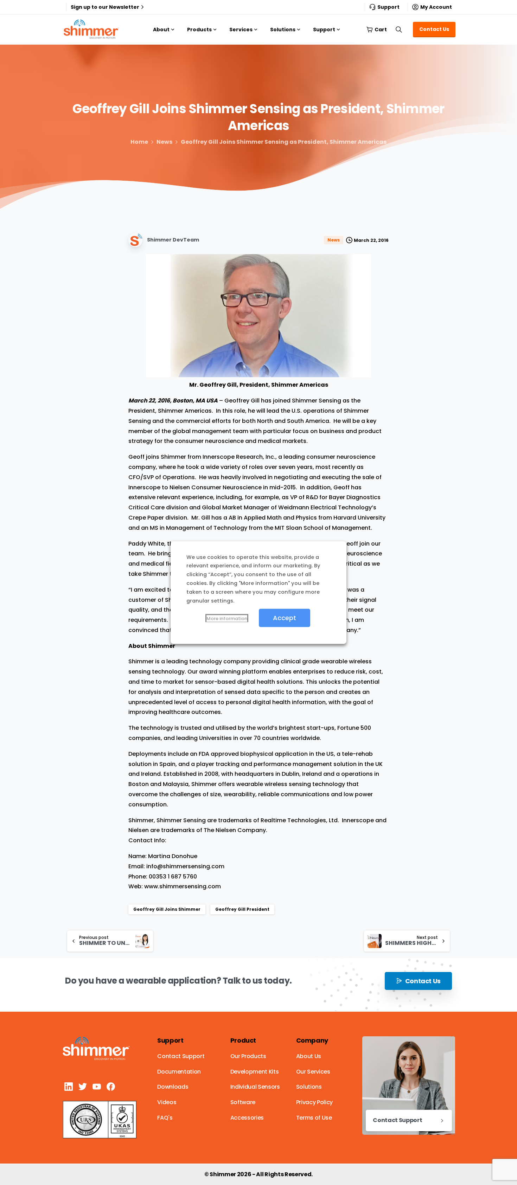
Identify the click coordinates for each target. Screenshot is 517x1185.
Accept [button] (284, 617)
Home (139, 142)
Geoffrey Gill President (242, 909)
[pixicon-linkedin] (69, 1086)
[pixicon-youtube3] (97, 1086)
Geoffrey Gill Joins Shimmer (166, 909)
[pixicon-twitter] (83, 1086)
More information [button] (226, 618)
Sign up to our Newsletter (105, 7)
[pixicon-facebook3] (111, 1086)
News (164, 142)
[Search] (398, 29)
